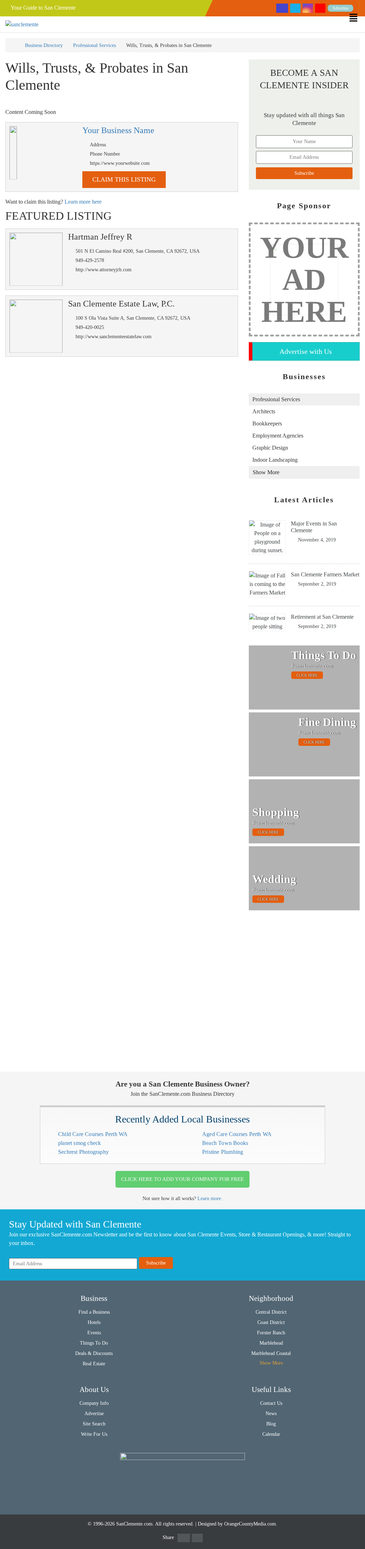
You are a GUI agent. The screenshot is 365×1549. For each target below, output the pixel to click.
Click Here (307, 675)
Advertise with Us (305, 351)
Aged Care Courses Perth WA (237, 1134)
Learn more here (83, 202)
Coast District (271, 1322)
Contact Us (271, 1403)
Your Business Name (118, 130)
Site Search (94, 1424)
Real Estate (94, 1363)
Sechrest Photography (83, 1152)
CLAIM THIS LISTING (124, 179)
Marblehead (271, 1343)
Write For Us (94, 1434)
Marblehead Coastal (271, 1353)
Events (94, 1332)
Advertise (340, 8)
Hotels (94, 1322)
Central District (271, 1312)
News (271, 1413)
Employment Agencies (277, 436)
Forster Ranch (271, 1332)
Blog (271, 1424)
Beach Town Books (225, 1143)
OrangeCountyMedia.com (250, 1524)
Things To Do (94, 1343)
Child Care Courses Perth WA (93, 1134)
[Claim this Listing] (13, 152)
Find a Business (94, 1312)
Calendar (271, 1434)
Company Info (94, 1403)
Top (348, 1532)
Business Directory (44, 45)
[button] (357, 17)
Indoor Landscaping (275, 460)
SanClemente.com (134, 1524)
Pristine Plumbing (222, 1152)
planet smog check (79, 1143)
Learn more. (209, 1198)
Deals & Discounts (94, 1353)
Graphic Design (270, 448)
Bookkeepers (267, 423)
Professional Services (94, 45)
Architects (263, 411)
